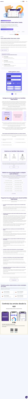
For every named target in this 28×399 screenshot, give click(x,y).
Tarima (19, 83)
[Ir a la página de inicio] (2, 1)
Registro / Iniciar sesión (4, 50)
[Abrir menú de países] (24, 1)
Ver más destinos (14, 193)
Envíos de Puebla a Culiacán (18, 186)
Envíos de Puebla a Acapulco (8, 180)
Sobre (10, 83)
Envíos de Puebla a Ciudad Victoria (8, 182)
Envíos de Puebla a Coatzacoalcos (19, 182)
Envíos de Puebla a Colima (9, 184)
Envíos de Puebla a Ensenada (18, 188)
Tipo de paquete (10, 81)
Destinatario (9, 77)
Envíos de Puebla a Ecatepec (8, 188)
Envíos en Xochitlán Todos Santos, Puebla (11, 22)
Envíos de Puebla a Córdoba (18, 184)
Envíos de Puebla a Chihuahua (18, 180)
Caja (14, 83)
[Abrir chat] (26, 397)
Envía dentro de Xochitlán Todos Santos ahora (7, 29)
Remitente (9, 74)
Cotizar (14, 91)
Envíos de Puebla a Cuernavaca (9, 186)
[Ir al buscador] (21, 1)
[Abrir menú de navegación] (27, 1)
